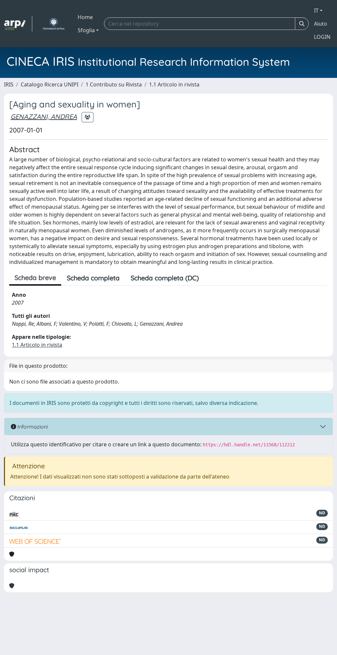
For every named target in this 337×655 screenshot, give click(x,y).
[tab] (210, 278)
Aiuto (320, 23)
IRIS (8, 84)
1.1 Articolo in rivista (174, 84)
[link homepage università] (53, 24)
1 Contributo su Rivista (114, 84)
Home (85, 17)
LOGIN (322, 36)
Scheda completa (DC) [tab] (165, 278)
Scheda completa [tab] (93, 278)
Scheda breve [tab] (35, 277)
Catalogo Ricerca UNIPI (49, 84)
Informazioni (32, 426)
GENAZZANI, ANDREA (44, 116)
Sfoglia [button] (86, 30)
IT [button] (316, 10)
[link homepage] (18, 24)
